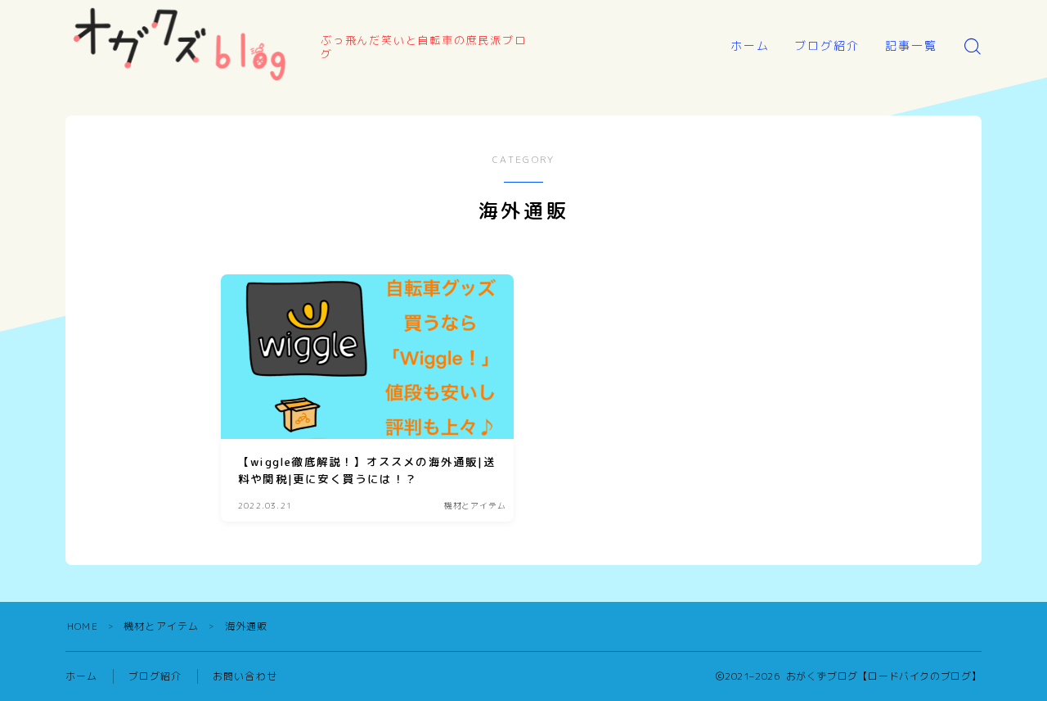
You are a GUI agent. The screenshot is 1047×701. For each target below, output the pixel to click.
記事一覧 (911, 45)
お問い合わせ (245, 676)
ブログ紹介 (827, 45)
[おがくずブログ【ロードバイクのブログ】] (182, 46)
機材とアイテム (161, 626)
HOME (82, 626)
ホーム (750, 45)
